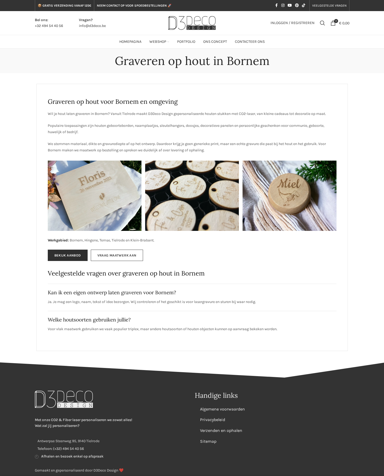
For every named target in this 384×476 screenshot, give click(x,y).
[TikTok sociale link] (303, 5)
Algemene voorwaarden (222, 409)
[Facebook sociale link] (276, 5)
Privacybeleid (212, 419)
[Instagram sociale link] (283, 5)
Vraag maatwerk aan (116, 255)
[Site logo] (192, 22)
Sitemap (208, 441)
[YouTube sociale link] (289, 5)
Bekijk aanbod (67, 255)
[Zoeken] (322, 23)
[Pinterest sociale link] (296, 5)
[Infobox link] (49, 23)
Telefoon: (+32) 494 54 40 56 (60, 448)
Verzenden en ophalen (221, 430)
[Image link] (64, 399)
